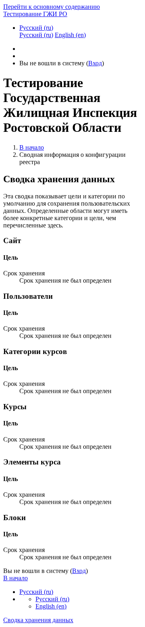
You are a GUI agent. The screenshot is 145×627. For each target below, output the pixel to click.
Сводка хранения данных (38, 620)
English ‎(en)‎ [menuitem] (70, 34)
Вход (95, 63)
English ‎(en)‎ (50, 606)
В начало (31, 147)
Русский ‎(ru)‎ (36, 27)
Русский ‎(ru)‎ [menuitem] (36, 34)
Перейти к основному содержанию (51, 6)
